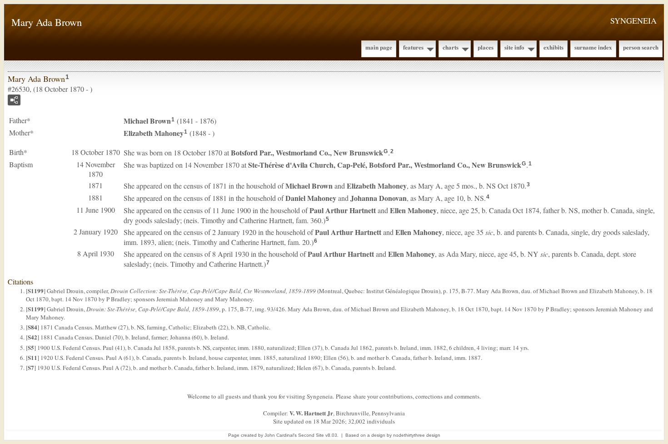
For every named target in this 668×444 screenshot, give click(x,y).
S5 (31, 347)
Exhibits (553, 47)
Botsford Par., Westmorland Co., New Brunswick (307, 152)
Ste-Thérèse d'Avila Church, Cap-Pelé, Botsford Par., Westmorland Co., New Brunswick (384, 165)
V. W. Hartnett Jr (311, 413)
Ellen (413, 210)
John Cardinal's (280, 435)
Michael (147, 120)
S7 (31, 367)
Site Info (514, 47)
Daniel (310, 198)
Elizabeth (154, 133)
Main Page (378, 47)
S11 (32, 357)
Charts (451, 47)
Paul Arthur (342, 210)
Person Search (640, 47)
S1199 (36, 290)
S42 (32, 337)
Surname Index (593, 47)
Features (413, 47)
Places (486, 47)
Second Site (311, 435)
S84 (32, 327)
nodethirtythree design (416, 435)
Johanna (378, 198)
